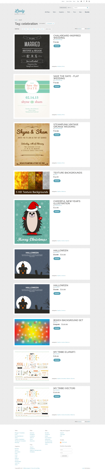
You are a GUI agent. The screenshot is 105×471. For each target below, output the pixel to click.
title (30, 29)
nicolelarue (57, 353)
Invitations (59, 66)
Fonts (16, 453)
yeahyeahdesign (58, 39)
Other (16, 437)
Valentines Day (48, 442)
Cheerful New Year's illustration (66, 202)
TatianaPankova (58, 205)
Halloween (47, 439)
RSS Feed (64, 442)
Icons (16, 434)
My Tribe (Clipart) (64, 352)
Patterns (63, 191)
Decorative (63, 378)
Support (62, 432)
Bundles (47, 432)
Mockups (17, 442)
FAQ (61, 436)
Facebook (84, 1)
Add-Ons (17, 463)
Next (89, 28)
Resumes (32, 440)
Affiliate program (26, 468)
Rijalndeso (57, 252)
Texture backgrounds (67, 172)
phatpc (56, 322)
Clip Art (66, 240)
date (26, 29)
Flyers (31, 439)
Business (32, 432)
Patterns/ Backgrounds (35, 450)
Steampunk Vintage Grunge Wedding (65, 125)
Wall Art (32, 437)
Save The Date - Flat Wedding (66, 77)
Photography (18, 461)
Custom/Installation (19, 439)
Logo (16, 456)
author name (48, 29)
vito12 (56, 174)
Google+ (89, 1)
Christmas (47, 434)
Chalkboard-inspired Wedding (67, 36)
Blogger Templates (20, 432)
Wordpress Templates (20, 440)
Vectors (63, 240)
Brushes (17, 448)
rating (34, 29)
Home (16, 20)
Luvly (83, 468)
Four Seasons (48, 437)
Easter (46, 436)
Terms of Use (34, 468)
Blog (39, 468)
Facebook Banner (19, 436)
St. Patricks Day (48, 440)
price (42, 29)
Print (63, 66)
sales (38, 29)
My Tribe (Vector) (64, 388)
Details (57, 46)
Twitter (81, 1)
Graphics (59, 191)
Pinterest (86, 1)
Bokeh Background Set (68, 320)
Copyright (62, 434)
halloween (60, 250)
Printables (32, 434)
